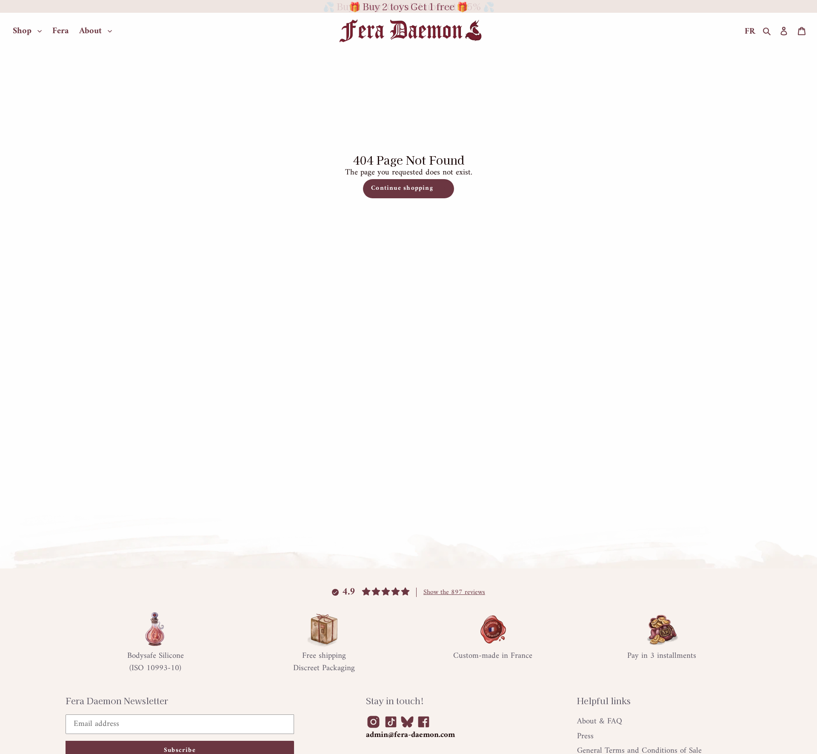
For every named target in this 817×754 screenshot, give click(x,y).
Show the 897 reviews (454, 592)
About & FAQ (599, 721)
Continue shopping (402, 188)
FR (750, 31)
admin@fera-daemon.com (410, 735)
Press (585, 736)
